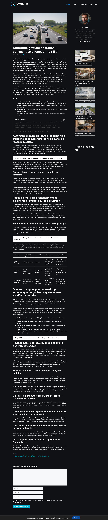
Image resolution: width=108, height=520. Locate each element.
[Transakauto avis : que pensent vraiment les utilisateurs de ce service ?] (85, 74)
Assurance (83, 4)
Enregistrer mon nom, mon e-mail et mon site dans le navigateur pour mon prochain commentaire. (39, 501)
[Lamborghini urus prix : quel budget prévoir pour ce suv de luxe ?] (85, 126)
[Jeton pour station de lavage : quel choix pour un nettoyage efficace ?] (85, 93)
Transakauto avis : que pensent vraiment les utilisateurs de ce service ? (84, 83)
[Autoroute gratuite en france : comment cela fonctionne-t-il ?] (85, 109)
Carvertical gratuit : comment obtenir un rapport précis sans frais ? (83, 65)
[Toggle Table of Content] (64, 120)
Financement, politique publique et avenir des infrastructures (31, 131)
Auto (68, 4)
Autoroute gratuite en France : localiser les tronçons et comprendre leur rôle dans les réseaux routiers (40, 122)
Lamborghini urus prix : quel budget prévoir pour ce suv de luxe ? (31, 455)
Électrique (93, 4)
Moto (74, 4)
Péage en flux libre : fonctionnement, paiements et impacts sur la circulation (35, 125)
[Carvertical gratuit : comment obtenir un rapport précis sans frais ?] (85, 56)
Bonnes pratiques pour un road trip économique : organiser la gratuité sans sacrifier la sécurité (38, 128)
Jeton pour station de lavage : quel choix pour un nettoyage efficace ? (32, 456)
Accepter (76, 517)
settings (66, 518)
